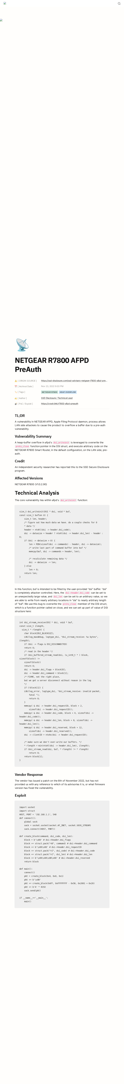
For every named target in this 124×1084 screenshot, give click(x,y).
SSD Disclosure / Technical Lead (57, 398)
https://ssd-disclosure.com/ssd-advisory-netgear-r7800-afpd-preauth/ (74, 380)
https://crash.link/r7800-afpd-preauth (59, 403)
